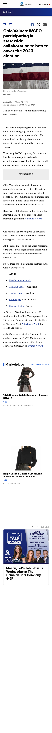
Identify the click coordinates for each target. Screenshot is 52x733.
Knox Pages (15, 299)
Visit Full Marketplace (40, 364)
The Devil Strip (17, 305)
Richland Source (17, 286)
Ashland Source (17, 293)
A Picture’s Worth (34, 218)
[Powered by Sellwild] (45, 527)
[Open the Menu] (4, 4)
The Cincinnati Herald (20, 280)
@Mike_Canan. (35, 345)
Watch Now (44, 4)
